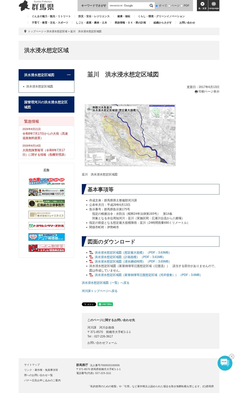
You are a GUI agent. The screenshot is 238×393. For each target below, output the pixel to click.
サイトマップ (32, 364)
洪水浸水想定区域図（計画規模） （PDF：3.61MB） (130, 257)
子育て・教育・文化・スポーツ (50, 22)
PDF (186, 5)
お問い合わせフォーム (102, 342)
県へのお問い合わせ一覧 (38, 375)
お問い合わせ (187, 22)
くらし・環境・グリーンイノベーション (161, 16)
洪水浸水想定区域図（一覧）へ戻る (105, 282)
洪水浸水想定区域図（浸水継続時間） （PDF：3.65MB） (133, 261)
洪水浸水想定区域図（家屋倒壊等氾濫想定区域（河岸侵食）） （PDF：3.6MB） (148, 274)
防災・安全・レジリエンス (94, 16)
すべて (163, 5)
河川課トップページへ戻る (100, 291)
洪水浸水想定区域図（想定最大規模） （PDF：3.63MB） (133, 252)
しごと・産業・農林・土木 (91, 22)
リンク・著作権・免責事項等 (41, 369)
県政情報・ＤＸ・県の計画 (130, 22)
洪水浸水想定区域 (56, 31)
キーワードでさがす (93, 5)
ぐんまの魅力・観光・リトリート (51, 16)
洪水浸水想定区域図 (39, 75)
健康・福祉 (123, 16)
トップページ (36, 31)
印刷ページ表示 (209, 91)
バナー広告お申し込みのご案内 (42, 380)
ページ (175, 5)
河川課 (91, 327)
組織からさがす (163, 22)
